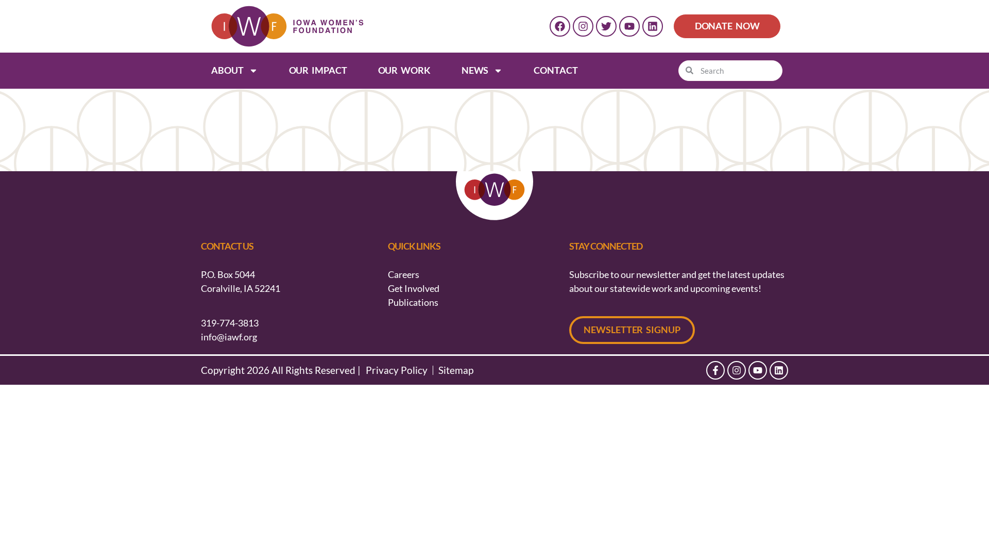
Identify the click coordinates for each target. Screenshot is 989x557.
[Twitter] (606, 26)
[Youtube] (629, 26)
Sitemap (455, 370)
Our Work (404, 70)
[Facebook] (560, 26)
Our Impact (318, 70)
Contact (555, 70)
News (475, 70)
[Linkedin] (652, 26)
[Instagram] (583, 26)
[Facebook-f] (715, 370)
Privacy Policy (397, 370)
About (227, 70)
